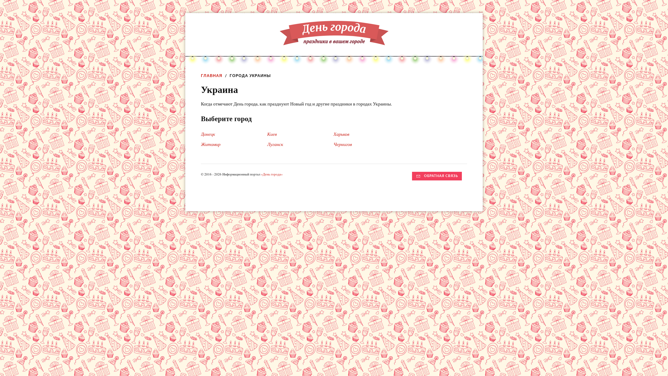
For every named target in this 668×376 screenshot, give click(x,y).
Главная (211, 75)
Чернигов (342, 144)
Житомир (210, 144)
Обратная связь (441, 176)
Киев (272, 134)
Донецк (208, 134)
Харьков (341, 134)
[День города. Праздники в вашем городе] (334, 41)
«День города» (272, 174)
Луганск (275, 144)
